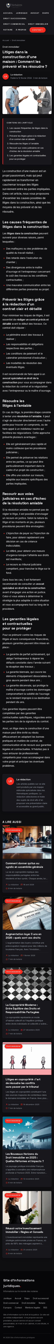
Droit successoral (15, 18)
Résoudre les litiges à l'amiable (24, 143)
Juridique (22, 13)
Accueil (8, 13)
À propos (21, 30)
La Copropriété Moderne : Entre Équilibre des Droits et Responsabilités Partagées (23, 1008)
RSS (45, 1308)
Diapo (45, 13)
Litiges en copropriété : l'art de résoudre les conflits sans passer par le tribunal (23, 1083)
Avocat (35, 13)
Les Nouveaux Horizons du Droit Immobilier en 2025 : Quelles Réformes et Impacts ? (25, 1157)
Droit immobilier (38, 24)
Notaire (8, 30)
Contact (37, 30)
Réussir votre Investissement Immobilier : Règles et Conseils (24, 1230)
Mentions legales (32, 1308)
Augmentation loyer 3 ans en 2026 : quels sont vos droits (23, 935)
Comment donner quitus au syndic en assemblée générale (24, 865)
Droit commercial (14, 24)
